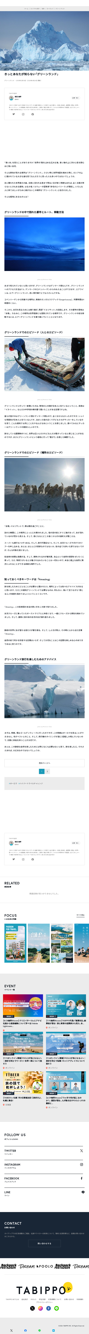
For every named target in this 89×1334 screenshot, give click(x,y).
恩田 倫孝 (18, 97)
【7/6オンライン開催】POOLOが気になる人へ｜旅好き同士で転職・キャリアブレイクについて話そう (66, 1061)
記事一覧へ (75, 98)
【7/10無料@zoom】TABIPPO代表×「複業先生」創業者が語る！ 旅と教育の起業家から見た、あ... (66, 1022)
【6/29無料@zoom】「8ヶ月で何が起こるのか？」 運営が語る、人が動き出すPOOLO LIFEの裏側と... (66, 1100)
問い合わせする (44, 1243)
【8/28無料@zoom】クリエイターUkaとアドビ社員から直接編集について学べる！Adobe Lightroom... (22, 1023)
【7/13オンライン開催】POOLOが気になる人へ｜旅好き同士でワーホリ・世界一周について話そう (22, 1061)
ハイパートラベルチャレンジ (31, 783)
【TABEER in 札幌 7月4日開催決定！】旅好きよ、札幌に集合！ (22, 1099)
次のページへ (44, 763)
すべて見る (80, 915)
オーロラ (13, 783)
